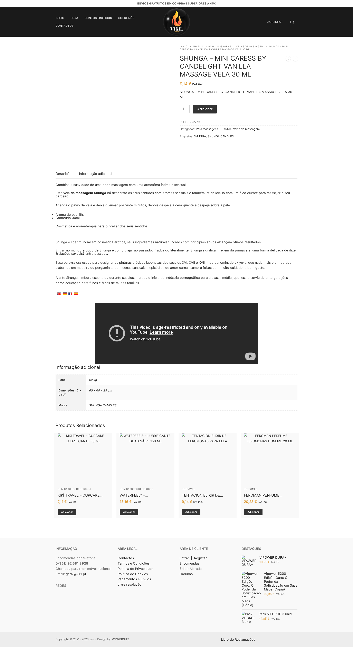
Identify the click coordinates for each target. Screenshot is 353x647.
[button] (67, 512)
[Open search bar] (292, 22)
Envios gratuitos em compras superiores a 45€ (176, 3)
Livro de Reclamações (238, 639)
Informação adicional (95, 174)
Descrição (63, 174)
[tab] (63, 174)
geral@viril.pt (76, 574)
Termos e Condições (134, 563)
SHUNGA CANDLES (221, 136)
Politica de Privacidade (136, 569)
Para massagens (219, 46)
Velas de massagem (249, 46)
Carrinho (186, 574)
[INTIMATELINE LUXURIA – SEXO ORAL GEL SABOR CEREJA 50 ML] (288, 59)
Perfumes (188, 489)
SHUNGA (200, 136)
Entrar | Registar (194, 558)
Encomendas (189, 563)
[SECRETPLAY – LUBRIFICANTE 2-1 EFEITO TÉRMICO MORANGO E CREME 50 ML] (295, 59)
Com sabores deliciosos (74, 489)
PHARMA (198, 46)
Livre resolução (129, 584)
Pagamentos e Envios (134, 579)
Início (184, 46)
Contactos (126, 558)
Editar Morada (191, 569)
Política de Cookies (133, 574)
